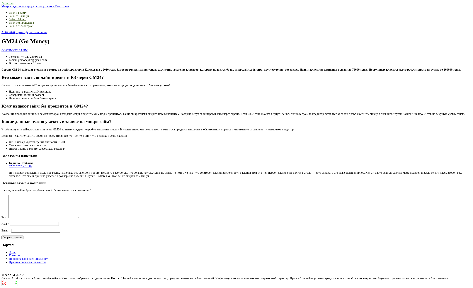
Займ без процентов (21, 22)
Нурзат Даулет (25, 32)
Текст (4, 217)
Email (6, 230)
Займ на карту (18, 12)
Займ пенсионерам (21, 26)
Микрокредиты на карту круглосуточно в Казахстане (35, 6)
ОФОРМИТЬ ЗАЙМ (14, 50)
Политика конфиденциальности (29, 258)
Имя (5, 223)
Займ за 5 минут (19, 16)
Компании (40, 32)
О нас (12, 252)
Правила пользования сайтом (27, 262)
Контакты (15, 255)
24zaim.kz (7, 3)
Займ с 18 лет (17, 19)
